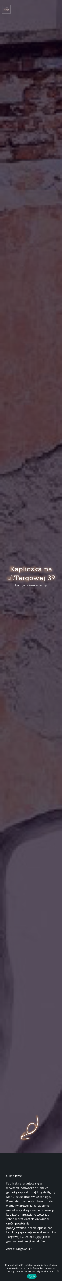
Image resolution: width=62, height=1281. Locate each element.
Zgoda (32, 1276)
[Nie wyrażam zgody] (58, 1271)
